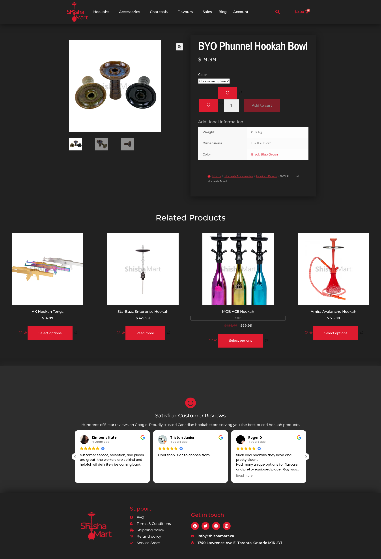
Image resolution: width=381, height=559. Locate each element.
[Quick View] (25, 333)
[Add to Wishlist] (227, 93)
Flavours (185, 12)
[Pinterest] (227, 526)
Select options (50, 333)
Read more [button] (244, 476)
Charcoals (159, 12)
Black (255, 154)
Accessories (129, 12)
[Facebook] (195, 526)
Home (216, 176)
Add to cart (262, 105)
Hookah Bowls (266, 176)
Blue (264, 154)
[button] (277, 11)
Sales (207, 12)
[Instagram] (216, 526)
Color (202, 74)
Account (240, 12)
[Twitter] (205, 526)
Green (273, 154)
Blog (223, 12)
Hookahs (101, 12)
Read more (145, 333)
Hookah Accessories (238, 176)
